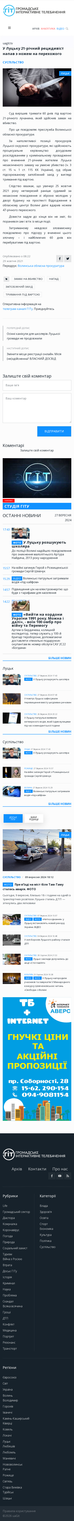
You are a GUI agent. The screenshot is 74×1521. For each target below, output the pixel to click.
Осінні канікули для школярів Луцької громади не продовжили (33, 336)
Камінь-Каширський (16, 1418)
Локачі (7, 1435)
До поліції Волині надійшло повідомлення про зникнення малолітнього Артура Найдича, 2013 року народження (41, 554)
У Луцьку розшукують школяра (39, 544)
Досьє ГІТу (10, 1271)
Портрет (8, 1336)
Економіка (46, 1229)
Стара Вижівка (12, 1487)
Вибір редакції (33, 818)
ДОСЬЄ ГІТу (13, 818)
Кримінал (9, 1283)
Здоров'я (46, 1212)
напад (54, 279)
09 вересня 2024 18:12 (39, 877)
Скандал (8, 1301)
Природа (9, 1242)
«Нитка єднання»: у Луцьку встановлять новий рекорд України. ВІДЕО (44, 923)
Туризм (7, 1254)
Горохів (8, 1406)
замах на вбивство (28, 279)
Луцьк (27, 749)
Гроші (7, 1312)
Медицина (10, 1330)
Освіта (44, 1218)
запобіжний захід (19, 286)
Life (5, 1206)
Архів (36, 28)
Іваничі (7, 1412)
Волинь (28, 787)
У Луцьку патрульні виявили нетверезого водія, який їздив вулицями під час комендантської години (47, 721)
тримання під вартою (23, 294)
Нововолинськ (12, 1464)
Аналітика (48, 28)
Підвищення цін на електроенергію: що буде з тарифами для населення (40, 591)
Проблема (10, 1295)
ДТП (5, 1318)
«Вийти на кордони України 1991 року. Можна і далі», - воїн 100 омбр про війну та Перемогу (38, 620)
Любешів (9, 1446)
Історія (7, 1277)
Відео (60, 28)
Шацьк (7, 1498)
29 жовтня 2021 (13, 261)
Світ (5, 1383)
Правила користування (19, 1511)
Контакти (37, 1168)
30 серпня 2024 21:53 (47, 955)
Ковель (8, 1429)
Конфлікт (8, 1324)
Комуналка (10, 1224)
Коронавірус (11, 1230)
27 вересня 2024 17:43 (47, 675)
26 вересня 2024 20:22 (47, 714)
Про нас (60, 1168)
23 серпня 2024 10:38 (43, 974)
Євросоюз (9, 1377)
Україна (8, 1389)
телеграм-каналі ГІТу (18, 309)
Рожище (28, 768)
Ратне (7, 1469)
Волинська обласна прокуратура (41, 266)
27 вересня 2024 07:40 (47, 695)
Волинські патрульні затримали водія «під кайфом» (40, 580)
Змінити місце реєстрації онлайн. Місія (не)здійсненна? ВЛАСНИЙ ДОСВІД (34, 356)
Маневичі (9, 1458)
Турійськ (8, 1492)
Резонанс (9, 1342)
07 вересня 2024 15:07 (47, 915)
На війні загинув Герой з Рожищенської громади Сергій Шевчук (40, 569)
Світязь (7, 1481)
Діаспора (9, 1218)
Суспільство (30, 675)
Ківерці (7, 1423)
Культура (28, 974)
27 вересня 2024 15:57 (43, 768)
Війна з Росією (12, 1259)
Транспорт (10, 1348)
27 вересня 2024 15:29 (43, 787)
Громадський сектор (16, 1212)
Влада (44, 1206)
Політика (45, 1241)
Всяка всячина (12, 1306)
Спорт (44, 1224)
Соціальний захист (15, 1248)
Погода (8, 1236)
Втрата (7, 1265)
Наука (7, 1289)
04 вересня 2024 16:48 (47, 936)
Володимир (10, 1400)
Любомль (9, 1452)
